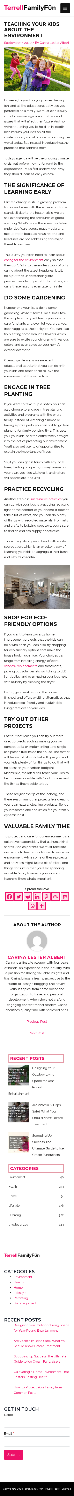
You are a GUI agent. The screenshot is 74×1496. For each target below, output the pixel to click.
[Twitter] (18, 896)
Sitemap (66, 1488)
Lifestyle (20, 1293)
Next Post (37, 1033)
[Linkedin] (37, 896)
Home (18, 1287)
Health (19, 1282)
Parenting (21, 1298)
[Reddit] (28, 896)
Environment (23, 1277)
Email (9, 1433)
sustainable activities (46, 499)
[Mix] (65, 896)
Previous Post (37, 1021)
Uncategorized (25, 1303)
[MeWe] (55, 896)
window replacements (20, 666)
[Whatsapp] (32, 906)
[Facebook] (9, 896)
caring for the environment (23, 260)
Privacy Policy (52, 1488)
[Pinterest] (46, 896)
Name (8, 1415)
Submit (13, 1454)
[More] (41, 906)
